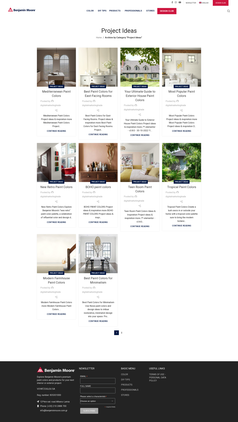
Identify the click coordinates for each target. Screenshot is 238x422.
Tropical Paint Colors (181, 187)
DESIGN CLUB (221, 3)
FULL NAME (85, 386)
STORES (125, 395)
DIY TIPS (125, 379)
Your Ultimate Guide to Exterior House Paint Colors (140, 96)
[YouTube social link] (180, 2)
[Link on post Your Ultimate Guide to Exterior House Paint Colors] (139, 67)
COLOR (124, 374)
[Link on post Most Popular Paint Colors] (181, 67)
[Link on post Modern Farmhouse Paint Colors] (56, 253)
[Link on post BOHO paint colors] (98, 162)
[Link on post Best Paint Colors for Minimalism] (98, 253)
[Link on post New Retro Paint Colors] (56, 162)
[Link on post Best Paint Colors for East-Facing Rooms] (98, 67)
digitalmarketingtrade (50, 105)
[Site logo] (22, 9)
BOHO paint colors (98, 187)
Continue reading (56, 131)
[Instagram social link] (176, 2)
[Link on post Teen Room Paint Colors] (139, 162)
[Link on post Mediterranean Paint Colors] (56, 67)
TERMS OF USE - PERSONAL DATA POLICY (157, 377)
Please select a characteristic (93, 396)
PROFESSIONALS (129, 390)
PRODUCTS (126, 384)
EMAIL (83, 376)
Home (99, 37)
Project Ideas (56, 86)
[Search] (228, 11)
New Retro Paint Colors (56, 187)
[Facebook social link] (172, 2)
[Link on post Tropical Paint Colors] (181, 162)
